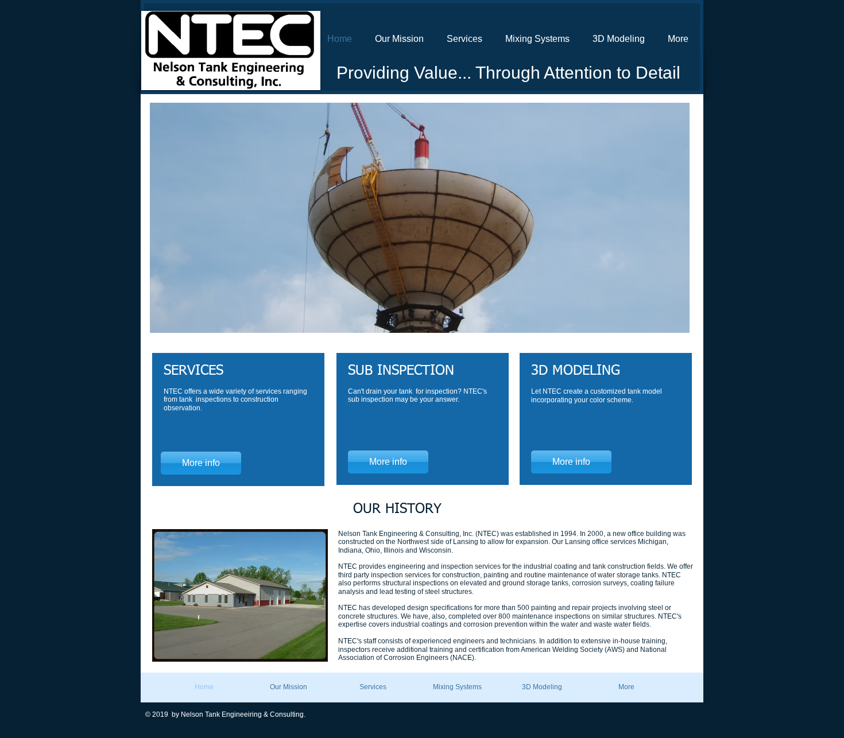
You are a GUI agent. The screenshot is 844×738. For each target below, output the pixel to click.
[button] (420, 218)
